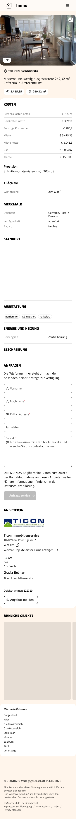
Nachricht (11, 438)
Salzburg (9, 741)
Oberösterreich (12, 728)
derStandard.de (12, 803)
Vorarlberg (10, 750)
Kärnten (8, 737)
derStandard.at (30, 803)
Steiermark (10, 732)
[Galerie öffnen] (70, 20)
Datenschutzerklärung (19, 486)
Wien (7, 719)
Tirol (6, 746)
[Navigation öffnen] (67, 5)
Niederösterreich (13, 723)
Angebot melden (22, 600)
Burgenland (10, 715)
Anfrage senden (19, 495)
